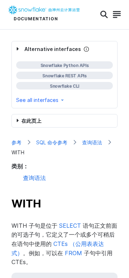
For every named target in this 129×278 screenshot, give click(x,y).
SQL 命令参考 (51, 142)
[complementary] (64, 74)
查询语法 (92, 142)
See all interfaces (37, 100)
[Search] (104, 14)
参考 (16, 142)
